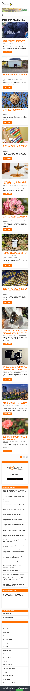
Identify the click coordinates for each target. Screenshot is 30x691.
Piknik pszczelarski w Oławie (10, 496)
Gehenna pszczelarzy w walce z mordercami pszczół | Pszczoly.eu (15, 253)
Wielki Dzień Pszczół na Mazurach (11, 570)
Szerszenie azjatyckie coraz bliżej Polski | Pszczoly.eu (15, 110)
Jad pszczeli (6, 635)
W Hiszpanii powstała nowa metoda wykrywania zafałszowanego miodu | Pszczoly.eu (15, 182)
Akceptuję (19, 689)
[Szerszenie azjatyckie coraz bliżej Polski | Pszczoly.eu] (15, 100)
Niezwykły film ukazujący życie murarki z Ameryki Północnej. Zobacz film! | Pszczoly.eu (15, 332)
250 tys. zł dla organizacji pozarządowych (13, 535)
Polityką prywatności (10, 689)
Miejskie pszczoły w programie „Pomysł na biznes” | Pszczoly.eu (15, 403)
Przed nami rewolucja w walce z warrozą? (13, 519)
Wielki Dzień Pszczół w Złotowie (11, 574)
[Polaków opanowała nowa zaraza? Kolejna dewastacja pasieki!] (15, 30)
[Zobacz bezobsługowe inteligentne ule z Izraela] (15, 64)
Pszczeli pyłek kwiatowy (9, 668)
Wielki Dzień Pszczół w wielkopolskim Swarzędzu (15, 561)
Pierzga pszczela (7, 653)
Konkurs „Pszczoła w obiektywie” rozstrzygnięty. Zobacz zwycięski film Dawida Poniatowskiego (15, 368)
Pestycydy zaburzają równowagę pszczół (13, 524)
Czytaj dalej (7, 52)
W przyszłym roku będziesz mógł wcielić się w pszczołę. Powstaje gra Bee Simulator (15, 438)
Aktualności (17, 43)
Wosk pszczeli (6, 679)
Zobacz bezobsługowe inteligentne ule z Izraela (15, 75)
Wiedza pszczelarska (8, 675)
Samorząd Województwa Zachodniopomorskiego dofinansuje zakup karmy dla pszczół (13, 584)
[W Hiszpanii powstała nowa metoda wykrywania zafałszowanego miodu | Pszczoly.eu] (15, 171)
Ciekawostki (6, 632)
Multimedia (22, 43)
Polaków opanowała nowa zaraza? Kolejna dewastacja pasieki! (15, 41)
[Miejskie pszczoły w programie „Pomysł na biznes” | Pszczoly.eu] (15, 392)
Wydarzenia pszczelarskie (8, 372)
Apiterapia (5, 628)
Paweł (7, 43)
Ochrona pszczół (11, 79)
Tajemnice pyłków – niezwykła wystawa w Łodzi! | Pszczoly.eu (15, 217)
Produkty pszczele (7, 613)
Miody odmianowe (7, 639)
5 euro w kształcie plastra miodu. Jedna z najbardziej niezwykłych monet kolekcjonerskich (15, 290)
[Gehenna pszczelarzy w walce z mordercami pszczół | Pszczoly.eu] (15, 242)
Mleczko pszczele (7, 643)
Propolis (5, 661)
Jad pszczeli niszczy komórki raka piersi (13, 500)
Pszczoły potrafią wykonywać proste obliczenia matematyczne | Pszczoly (15, 147)
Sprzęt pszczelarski (19, 79)
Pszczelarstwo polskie (8, 664)
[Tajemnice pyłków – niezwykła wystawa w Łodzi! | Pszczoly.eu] (15, 206)
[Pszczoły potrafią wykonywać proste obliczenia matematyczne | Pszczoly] (15, 135)
